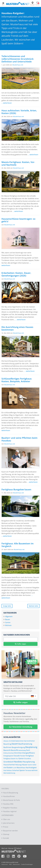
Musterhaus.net (17, 65)
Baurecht (7, 750)
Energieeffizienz (28, 753)
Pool (4, 770)
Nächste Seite (33, 606)
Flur (17, 758)
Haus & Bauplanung (10, 793)
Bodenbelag (22, 750)
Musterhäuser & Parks (11, 800)
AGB (10, 864)
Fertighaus (30, 755)
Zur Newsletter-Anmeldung (20, 727)
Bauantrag (7, 744)
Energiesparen (8, 756)
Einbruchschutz (8, 753)
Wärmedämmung (9, 773)
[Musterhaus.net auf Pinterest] (20, 857)
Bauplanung (31, 747)
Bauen (7, 619)
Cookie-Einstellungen (27, 864)
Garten (7, 622)
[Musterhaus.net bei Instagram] (9, 857)
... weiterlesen (6, 103)
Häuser (24, 764)
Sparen (22, 770)
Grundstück (8, 761)
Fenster (22, 756)
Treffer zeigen (21, 644)
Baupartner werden (10, 831)
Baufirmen (7, 747)
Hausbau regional (9, 811)
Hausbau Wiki (8, 804)
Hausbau (18, 761)
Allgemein (9, 616)
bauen (15, 743)
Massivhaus (21, 767)
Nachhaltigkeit (31, 767)
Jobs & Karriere (8, 823)
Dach (28, 750)
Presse (5, 827)
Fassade (17, 756)
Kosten (10, 767)
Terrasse (28, 770)
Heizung (18, 765)
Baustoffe (14, 750)
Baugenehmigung (18, 747)
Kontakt (6, 838)
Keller (34, 765)
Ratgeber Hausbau (10, 808)
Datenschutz (16, 864)
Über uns (6, 819)
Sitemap (6, 834)
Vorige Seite (7, 606)
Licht (14, 768)
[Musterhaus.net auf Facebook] (3, 857)
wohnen (34, 770)
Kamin (30, 765)
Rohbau (9, 770)
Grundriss (27, 758)
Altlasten (6, 741)
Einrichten (18, 753)
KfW (4, 768)
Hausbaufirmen (9, 796)
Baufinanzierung (25, 744)
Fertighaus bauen (9, 758)
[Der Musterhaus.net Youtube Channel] (25, 857)
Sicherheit (15, 770)
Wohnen (8, 625)
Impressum (4, 864)
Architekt (12, 741)
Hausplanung (29, 761)
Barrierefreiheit (29, 741)
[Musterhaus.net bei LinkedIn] (14, 857)
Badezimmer (19, 741)
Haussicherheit (9, 765)
